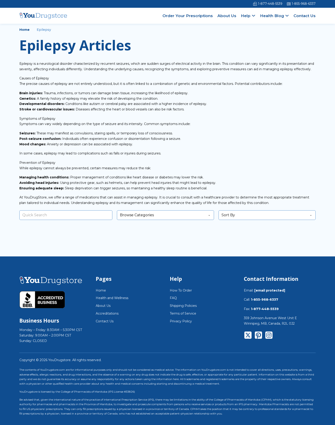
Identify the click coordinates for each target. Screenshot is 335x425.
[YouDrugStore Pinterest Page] (258, 336)
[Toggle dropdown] (253, 16)
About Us (226, 15)
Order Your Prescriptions (187, 15)
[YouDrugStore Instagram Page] (269, 336)
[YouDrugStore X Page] (248, 336)
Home (24, 30)
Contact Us (305, 15)
